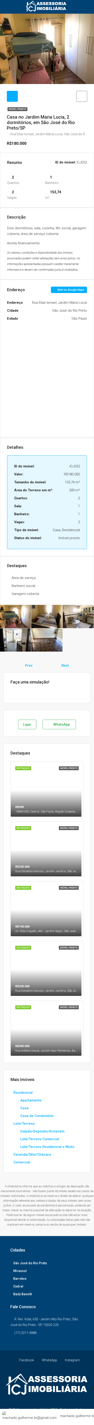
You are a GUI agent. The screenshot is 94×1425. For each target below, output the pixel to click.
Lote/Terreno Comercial (39, 1139)
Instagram (72, 1360)
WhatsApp (61, 724)
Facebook (26, 1360)
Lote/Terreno (24, 1124)
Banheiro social (23, 586)
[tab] (12, 96)
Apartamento (31, 1100)
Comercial (21, 1162)
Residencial (23, 1093)
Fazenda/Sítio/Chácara (32, 1154)
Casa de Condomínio (37, 1116)
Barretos (19, 1278)
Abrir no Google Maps (70, 289)
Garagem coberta (25, 594)
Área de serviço (24, 578)
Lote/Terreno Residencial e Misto (47, 1147)
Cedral (18, 1286)
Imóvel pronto (17, 109)
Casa (24, 1108)
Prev (28, 665)
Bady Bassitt (22, 1294)
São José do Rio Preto (30, 1263)
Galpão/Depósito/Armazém (42, 1131)
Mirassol (20, 1271)
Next (65, 665)
